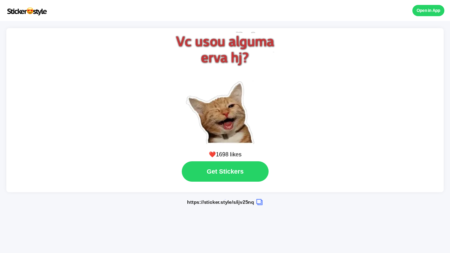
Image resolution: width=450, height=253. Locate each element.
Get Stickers (225, 171)
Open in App (428, 10)
